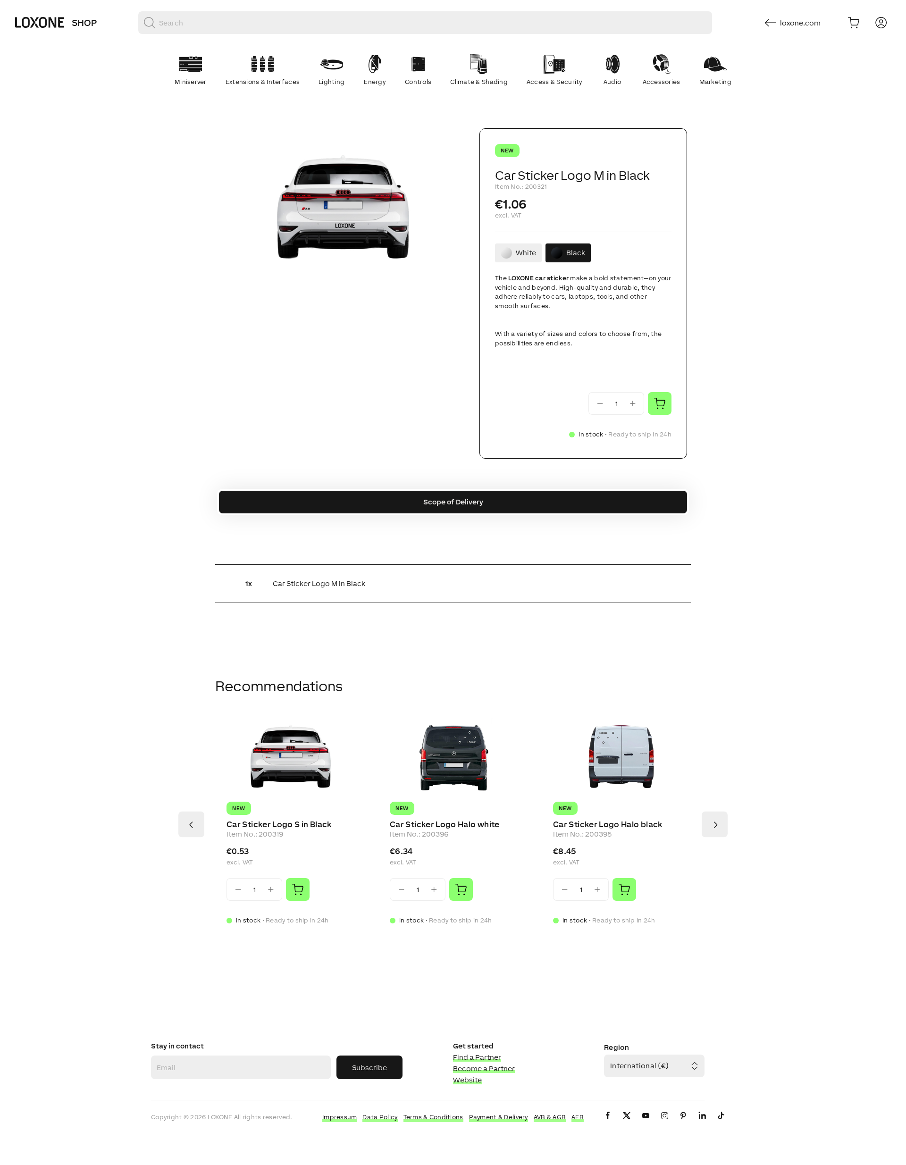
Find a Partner (477, 1057)
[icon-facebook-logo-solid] (608, 1123)
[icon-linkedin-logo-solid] (702, 1123)
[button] (341, 210)
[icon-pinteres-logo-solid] (683, 1123)
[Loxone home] (39, 22)
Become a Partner (484, 1068)
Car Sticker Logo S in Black (279, 824)
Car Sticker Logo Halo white (445, 824)
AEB (577, 1117)
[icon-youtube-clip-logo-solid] (645, 1123)
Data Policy (379, 1117)
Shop (84, 22)
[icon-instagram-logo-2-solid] (664, 1123)
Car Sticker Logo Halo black (608, 824)
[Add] (298, 889)
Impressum (339, 1117)
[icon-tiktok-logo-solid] (721, 1123)
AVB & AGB (550, 1117)
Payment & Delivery (498, 1117)
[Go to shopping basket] (854, 22)
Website (467, 1080)
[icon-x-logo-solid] (626, 1123)
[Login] (881, 22)
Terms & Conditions (433, 1117)
